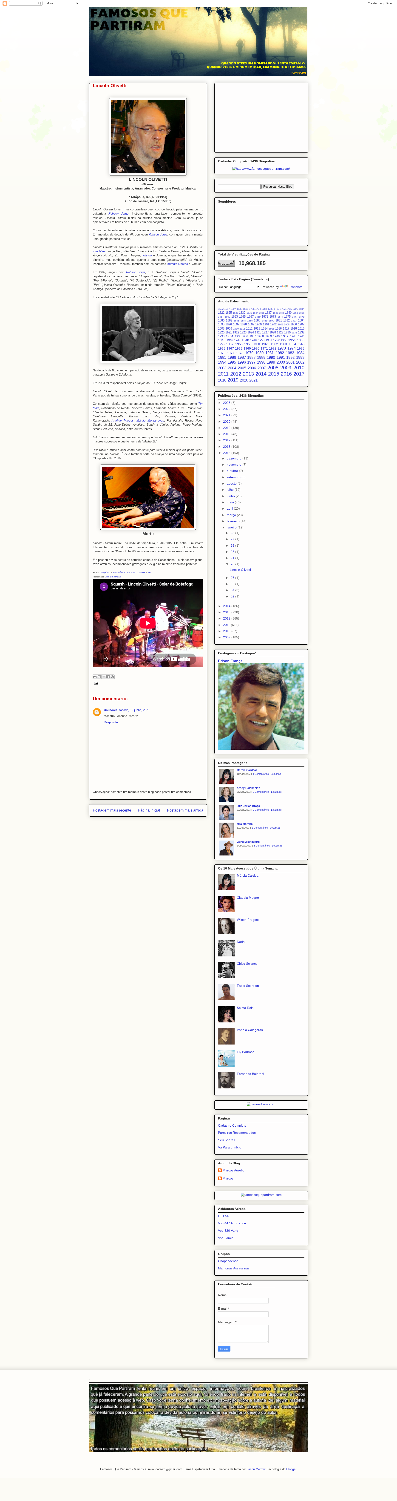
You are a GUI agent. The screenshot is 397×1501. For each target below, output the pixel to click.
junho (231, 496)
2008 (272, 367)
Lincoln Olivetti (240, 569)
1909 (229, 328)
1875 (287, 316)
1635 (239, 308)
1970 (255, 348)
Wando (147, 255)
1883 (236, 320)
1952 (276, 340)
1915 (271, 328)
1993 (300, 357)
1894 (301, 320)
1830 (242, 312)
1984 (300, 353)
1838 (275, 312)
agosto (232, 483)
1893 (294, 320)
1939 (268, 336)
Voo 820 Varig (228, 1230)
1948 (245, 340)
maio (231, 502)
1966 (221, 348)
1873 (272, 316)
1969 (247, 348)
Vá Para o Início (229, 1147)
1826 (235, 312)
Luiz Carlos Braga (248, 806)
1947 (237, 340)
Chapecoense (228, 1261)
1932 (301, 332)
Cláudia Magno (248, 897)
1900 (258, 324)
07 (233, 578)
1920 (221, 332)
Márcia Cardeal (247, 770)
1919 (301, 328)
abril (230, 508)
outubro (233, 471)
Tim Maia (99, 251)
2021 (253, 380)
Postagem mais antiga (185, 810)
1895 (221, 324)
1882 (229, 320)
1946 (230, 340)
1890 (271, 320)
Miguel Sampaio (113, 576)
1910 (236, 328)
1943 (293, 336)
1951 (269, 340)
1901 (266, 324)
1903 (280, 324)
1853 (295, 312)
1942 (285, 336)
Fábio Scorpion (248, 985)
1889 (264, 320)
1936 (245, 336)
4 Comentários (260, 773)
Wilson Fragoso (248, 919)
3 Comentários (262, 845)
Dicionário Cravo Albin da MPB (129, 572)
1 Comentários (260, 827)
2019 (232, 380)
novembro (234, 464)
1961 (265, 344)
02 (233, 596)
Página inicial (149, 810)
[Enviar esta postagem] (96, 683)
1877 (295, 316)
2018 (222, 380)
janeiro (232, 527)
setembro (234, 477)
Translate (296, 287)
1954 (292, 340)
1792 (276, 308)
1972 (272, 348)
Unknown (110, 710)
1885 (250, 320)
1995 (232, 362)
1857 (221, 316)
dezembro (234, 458)
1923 (243, 332)
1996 (242, 362)
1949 (253, 340)
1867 (250, 316)
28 (233, 533)
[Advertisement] (261, 117)
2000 (281, 362)
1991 (281, 357)
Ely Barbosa (245, 1052)
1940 (276, 336)
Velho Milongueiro (248, 842)
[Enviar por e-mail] (95, 676)
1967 (230, 348)
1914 (264, 328)
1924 (250, 332)
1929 (280, 332)
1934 (229, 336)
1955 (300, 340)
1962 (274, 344)
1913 (257, 328)
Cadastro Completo (232, 1125)
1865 (242, 316)
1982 (280, 353)
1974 (291, 348)
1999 (271, 362)
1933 (221, 336)
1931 (294, 332)
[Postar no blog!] (99, 676)
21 (233, 558)
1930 (287, 332)
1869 (258, 316)
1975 (300, 348)
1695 (245, 308)
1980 (259, 353)
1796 (295, 308)
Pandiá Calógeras (250, 1030)
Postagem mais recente (112, 810)
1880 (221, 320)
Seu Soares (226, 1140)
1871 (265, 316)
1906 (293, 324)
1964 (292, 344)
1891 (278, 320)
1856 (301, 312)
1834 (255, 312)
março (232, 515)
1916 (278, 328)
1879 (301, 316)
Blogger (291, 1469)
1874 (280, 316)
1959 (248, 344)
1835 (261, 312)
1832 (249, 312)
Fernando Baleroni (250, 1074)
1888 (257, 320)
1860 (227, 316)
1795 (289, 308)
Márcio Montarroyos (150, 420)
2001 (290, 362)
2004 (232, 368)
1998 (261, 362)
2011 (223, 374)
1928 (272, 332)
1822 (221, 312)
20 (233, 564)
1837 (268, 312)
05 (233, 584)
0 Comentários (261, 791)
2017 (298, 374)
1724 (258, 308)
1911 (242, 328)
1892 (286, 320)
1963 (283, 344)
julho (231, 489)
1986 (232, 357)
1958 (239, 344)
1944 (301, 336)
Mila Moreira (245, 824)
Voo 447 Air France (232, 1223)
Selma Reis (245, 1008)
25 (233, 552)
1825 (228, 312)
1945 (221, 340)
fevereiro (234, 521)
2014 (261, 374)
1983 (290, 353)
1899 (251, 324)
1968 (238, 348)
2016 (286, 374)
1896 (228, 324)
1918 (293, 328)
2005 (242, 368)
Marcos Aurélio (233, 1170)
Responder (111, 722)
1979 (249, 353)
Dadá (241, 942)
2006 (252, 368)
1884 (243, 320)
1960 (256, 344)
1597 (233, 308)
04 (233, 590)
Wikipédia (105, 572)
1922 (236, 332)
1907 (301, 324)
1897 (236, 324)
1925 (258, 332)
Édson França (230, 661)
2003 (222, 368)
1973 (282, 348)
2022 (227, 409)
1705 (252, 308)
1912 (249, 328)
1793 (283, 308)
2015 (273, 374)
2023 (227, 403)
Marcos (228, 1178)
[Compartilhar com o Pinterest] (112, 676)
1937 (253, 336)
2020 (244, 380)
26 (233, 545)
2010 (298, 367)
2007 (262, 368)
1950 (261, 340)
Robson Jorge (118, 213)
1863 (234, 316)
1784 (264, 308)
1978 (239, 353)
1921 (228, 332)
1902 (273, 324)
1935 (238, 336)
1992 (290, 357)
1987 (242, 357)
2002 (300, 362)
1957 (229, 344)
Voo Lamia (225, 1238)
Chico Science (247, 963)
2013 (248, 374)
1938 (260, 336)
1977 (230, 353)
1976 (221, 353)
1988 (251, 357)
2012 (235, 374)
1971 (264, 348)
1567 (227, 308)
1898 (243, 324)
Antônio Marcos (177, 264)
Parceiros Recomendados (237, 1132)
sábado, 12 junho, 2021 (134, 710)
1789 (270, 308)
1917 (286, 328)
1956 (221, 344)
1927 (265, 332)
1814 (301, 308)
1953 (284, 340)
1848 (281, 312)
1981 (269, 353)
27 (233, 539)
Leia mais (276, 773)
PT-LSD (223, 1216)
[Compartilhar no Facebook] (108, 676)
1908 (221, 328)
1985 (222, 357)
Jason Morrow (256, 1469)
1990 (271, 357)
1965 (301, 344)
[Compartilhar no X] (103, 676)
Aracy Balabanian (248, 788)
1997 (251, 362)
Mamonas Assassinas (234, 1268)
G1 (149, 572)
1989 (261, 357)
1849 (288, 312)
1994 (222, 362)
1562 (221, 308)
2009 (285, 367)
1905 (286, 324)
